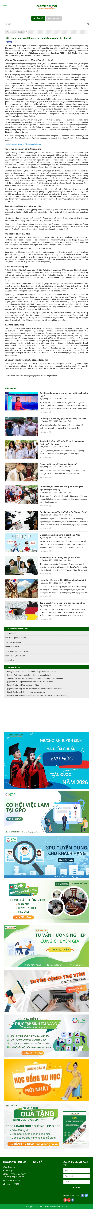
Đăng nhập (54, 18)
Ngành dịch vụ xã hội (13, 642)
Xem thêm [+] (45, 412)
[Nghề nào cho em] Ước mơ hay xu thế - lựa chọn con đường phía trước (34, 689)
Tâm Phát (63, 1207)
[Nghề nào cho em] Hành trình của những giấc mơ (26, 692)
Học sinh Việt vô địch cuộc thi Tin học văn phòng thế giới (29, 675)
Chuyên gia (8, 1171)
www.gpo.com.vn (11, 355)
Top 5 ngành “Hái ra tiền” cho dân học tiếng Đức (62, 603)
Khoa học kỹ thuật (12, 647)
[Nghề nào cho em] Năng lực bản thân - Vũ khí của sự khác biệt (31, 682)
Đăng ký (39, 18)
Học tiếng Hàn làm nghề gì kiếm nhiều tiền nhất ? (63, 580)
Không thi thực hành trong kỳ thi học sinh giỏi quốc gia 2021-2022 (32, 672)
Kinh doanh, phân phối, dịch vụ (16, 638)
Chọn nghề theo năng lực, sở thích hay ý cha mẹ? (63, 418)
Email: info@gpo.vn (12, 1180)
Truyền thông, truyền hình (15, 656)
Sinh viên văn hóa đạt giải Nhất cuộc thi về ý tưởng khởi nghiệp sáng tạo (35, 678)
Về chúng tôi (10, 1167)
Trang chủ (10, 32)
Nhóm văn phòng (11, 633)
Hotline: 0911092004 (12, 1184)
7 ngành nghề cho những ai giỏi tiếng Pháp (60, 535)
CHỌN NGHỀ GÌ (21, 32)
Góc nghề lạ (9, 660)
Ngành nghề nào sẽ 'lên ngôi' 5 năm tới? (58, 464)
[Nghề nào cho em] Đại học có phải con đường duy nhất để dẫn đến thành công (37, 695)
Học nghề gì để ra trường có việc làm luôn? (60, 557)
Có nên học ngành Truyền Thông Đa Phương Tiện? (63, 512)
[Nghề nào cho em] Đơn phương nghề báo (23, 685)
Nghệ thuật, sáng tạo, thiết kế (16, 651)
